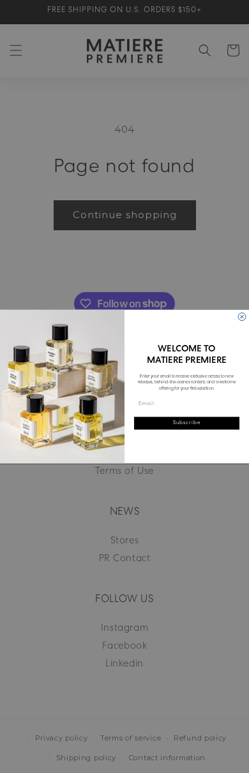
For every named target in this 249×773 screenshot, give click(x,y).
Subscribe (187, 422)
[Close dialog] (242, 316)
